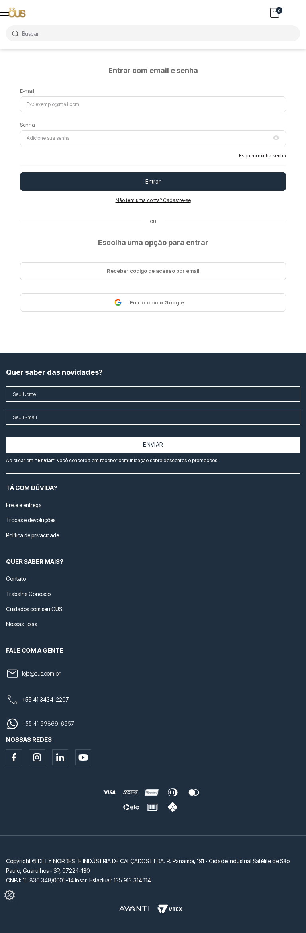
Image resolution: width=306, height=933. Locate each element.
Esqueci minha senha (262, 156)
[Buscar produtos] (15, 33)
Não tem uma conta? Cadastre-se (153, 200)
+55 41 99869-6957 (48, 723)
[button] (276, 138)
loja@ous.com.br (41, 673)
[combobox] (153, 33)
